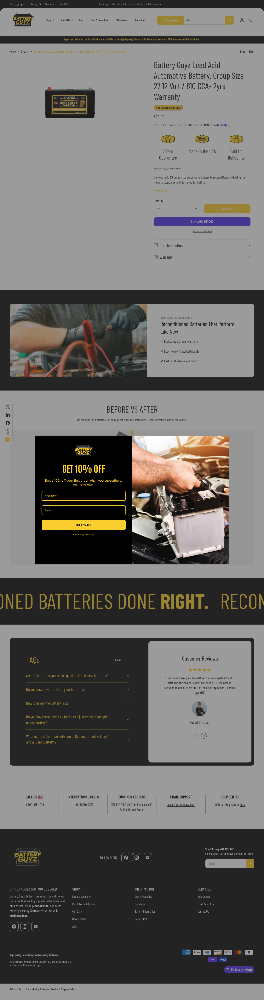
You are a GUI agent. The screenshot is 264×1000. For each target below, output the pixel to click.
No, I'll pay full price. (84, 534)
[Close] (224, 440)
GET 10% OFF (83, 525)
